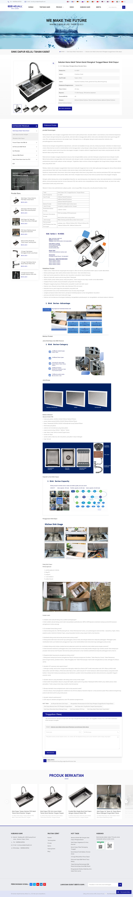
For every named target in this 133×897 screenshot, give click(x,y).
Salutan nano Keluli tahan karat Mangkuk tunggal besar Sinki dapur (70, 727)
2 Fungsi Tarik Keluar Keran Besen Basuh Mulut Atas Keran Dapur (28, 263)
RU (84, 1)
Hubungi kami (85, 7)
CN (124, 1)
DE (79, 1)
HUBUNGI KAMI (18, 186)
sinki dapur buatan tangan (20, 134)
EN (69, 1)
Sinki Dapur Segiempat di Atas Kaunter (79, 843)
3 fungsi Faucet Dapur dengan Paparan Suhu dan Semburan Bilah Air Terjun (28, 273)
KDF (14, 163)
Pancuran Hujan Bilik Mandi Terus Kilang (80, 860)
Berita (98, 7)
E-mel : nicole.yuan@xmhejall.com (36, 1)
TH (109, 1)
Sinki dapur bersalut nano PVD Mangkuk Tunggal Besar (58, 706)
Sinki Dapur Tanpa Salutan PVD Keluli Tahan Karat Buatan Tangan (28, 199)
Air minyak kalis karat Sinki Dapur (59, 703)
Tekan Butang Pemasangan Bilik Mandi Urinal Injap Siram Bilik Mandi (80, 865)
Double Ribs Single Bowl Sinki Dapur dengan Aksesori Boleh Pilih (80, 812)
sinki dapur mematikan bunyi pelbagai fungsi (55, 709)
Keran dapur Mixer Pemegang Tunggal (79, 848)
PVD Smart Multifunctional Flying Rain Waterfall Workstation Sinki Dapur (28, 231)
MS (104, 1)
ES (89, 1)
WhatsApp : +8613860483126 (21, 848)
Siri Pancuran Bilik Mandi (19, 146)
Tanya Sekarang (66, 108)
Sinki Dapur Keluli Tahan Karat (75, 51)
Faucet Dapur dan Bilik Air (20, 142)
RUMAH (30, 7)
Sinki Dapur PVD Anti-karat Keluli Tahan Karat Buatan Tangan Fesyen (28, 209)
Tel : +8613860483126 (15, 1)
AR (119, 1)
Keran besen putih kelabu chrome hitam (80, 853)
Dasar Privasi (100, 893)
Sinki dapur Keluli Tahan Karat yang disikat (98, 709)
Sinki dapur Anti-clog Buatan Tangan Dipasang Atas (88, 706)
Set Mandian (16, 151)
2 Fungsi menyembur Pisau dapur (80, 856)
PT (94, 1)
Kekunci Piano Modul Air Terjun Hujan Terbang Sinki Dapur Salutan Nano (28, 241)
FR (74, 1)
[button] (126, 801)
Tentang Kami (51, 840)
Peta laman (90, 893)
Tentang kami (44, 7)
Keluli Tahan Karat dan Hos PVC (21, 159)
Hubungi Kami (51, 848)
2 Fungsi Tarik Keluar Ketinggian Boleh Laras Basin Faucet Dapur (29, 252)
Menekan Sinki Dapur (19, 138)
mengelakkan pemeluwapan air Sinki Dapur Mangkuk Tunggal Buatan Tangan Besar (92, 703)
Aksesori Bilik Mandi (18, 155)
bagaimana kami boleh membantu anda (23, 174)
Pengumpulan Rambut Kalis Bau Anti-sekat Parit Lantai (81, 870)
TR (99, 1)
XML (95, 893)
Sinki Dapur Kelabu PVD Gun (77, 709)
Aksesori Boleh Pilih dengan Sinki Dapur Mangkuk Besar (80, 838)
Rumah (50, 837)
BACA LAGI (24, 202)
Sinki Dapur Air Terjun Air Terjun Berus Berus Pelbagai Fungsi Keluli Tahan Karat (29, 220)
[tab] (50, 125)
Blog (49, 851)
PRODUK (59, 7)
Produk (50, 843)
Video (72, 7)
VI (114, 1)
